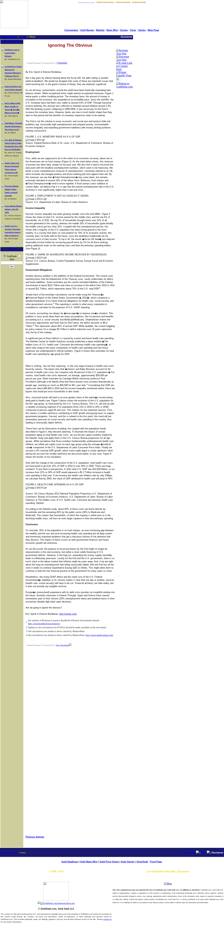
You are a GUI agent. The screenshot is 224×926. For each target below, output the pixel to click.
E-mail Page (188, 852)
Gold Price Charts (109, 861)
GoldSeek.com (9, 37)
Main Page (153, 30)
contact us (107, 919)
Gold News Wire (88, 861)
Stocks (142, 30)
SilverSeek (142, 861)
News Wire (112, 30)
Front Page (156, 861)
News (23, 37)
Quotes (124, 30)
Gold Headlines (69, 861)
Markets (100, 30)
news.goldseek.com (9, 853)
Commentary (71, 30)
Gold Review (87, 30)
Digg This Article (62, 645)
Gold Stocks (127, 861)
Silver (133, 30)
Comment (62, 63)
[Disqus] (70, 695)
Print (203, 852)
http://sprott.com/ (68, 614)
